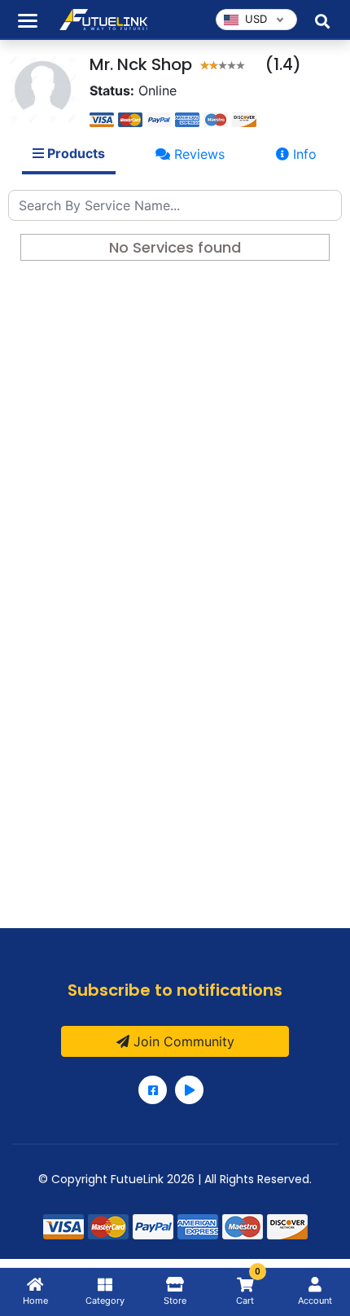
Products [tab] (74, 153)
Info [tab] (303, 154)
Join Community (181, 1041)
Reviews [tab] (197, 154)
